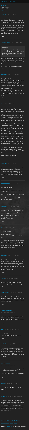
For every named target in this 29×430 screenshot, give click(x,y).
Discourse (9, 426)
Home (2, 420)
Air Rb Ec (3, 5)
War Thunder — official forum (8, 1)
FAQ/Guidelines (15, 420)
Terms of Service (5, 423)
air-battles (3, 10)
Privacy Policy (13, 423)
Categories (7, 420)
